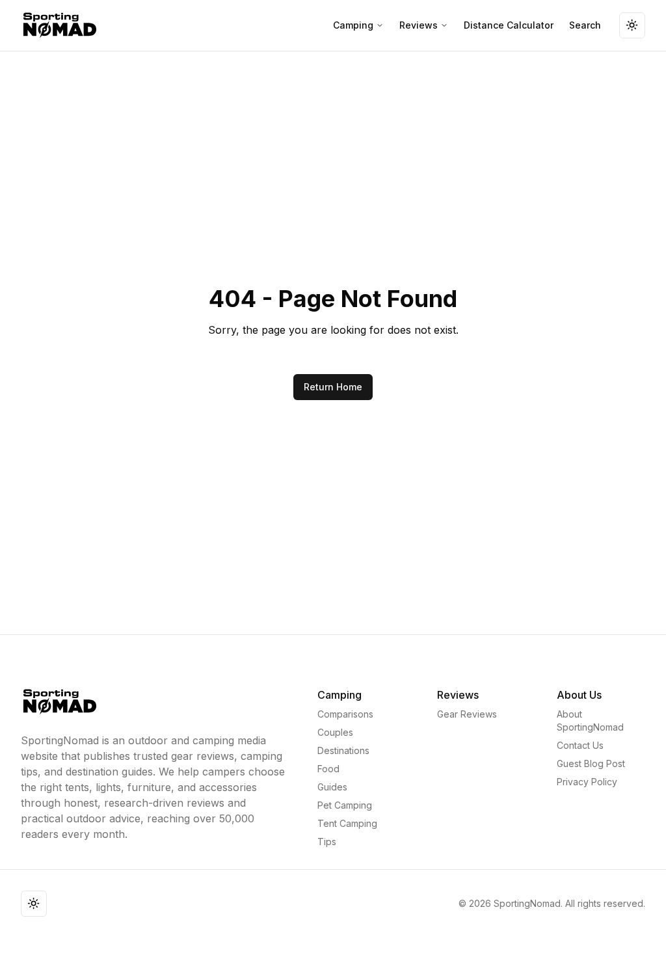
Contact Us (580, 745)
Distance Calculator (508, 25)
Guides (332, 786)
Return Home (333, 386)
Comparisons (345, 714)
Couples (335, 732)
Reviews (418, 25)
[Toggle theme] (632, 25)
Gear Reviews (467, 714)
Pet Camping (344, 805)
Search (585, 25)
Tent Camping (347, 823)
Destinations (343, 750)
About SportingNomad (590, 720)
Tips (326, 841)
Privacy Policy (587, 781)
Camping (353, 25)
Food (328, 768)
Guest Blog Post (591, 763)
